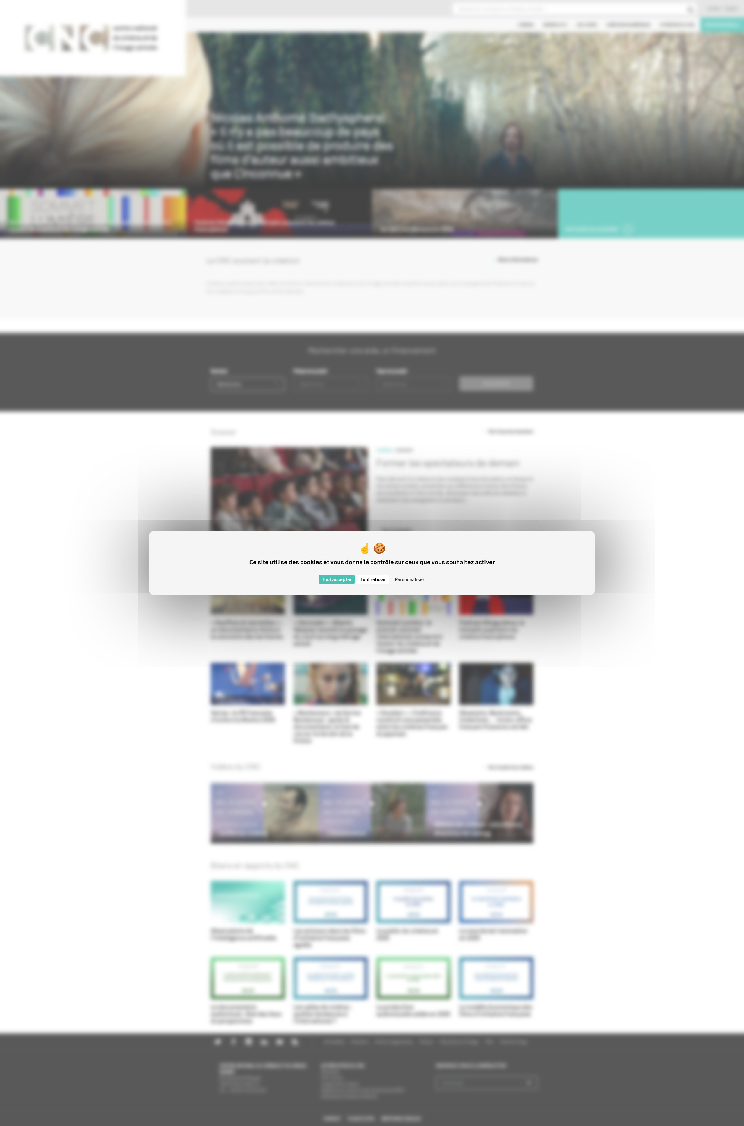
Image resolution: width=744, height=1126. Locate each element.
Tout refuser (373, 579)
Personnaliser (409, 579)
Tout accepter (337, 579)
